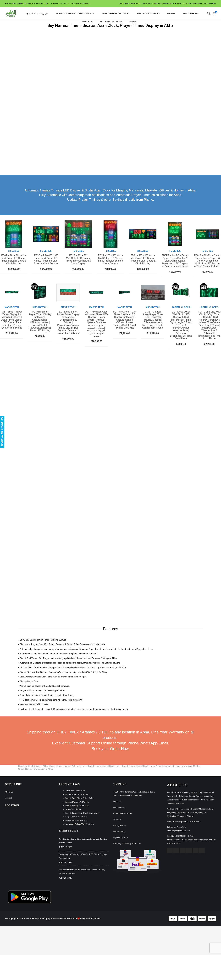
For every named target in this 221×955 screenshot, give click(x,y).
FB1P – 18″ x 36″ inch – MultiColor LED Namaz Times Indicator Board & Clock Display (110, 259)
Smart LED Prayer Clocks (115, 13)
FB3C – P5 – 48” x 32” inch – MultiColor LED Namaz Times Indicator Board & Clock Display (46, 259)
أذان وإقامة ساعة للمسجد (37, 13)
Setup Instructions (111, 21)
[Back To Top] (211, 943)
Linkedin (196, 850)
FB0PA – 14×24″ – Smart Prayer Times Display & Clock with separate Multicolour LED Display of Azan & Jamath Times (175, 260)
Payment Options (120, 837)
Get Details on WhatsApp (2, 432)
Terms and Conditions (122, 813)
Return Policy (119, 831)
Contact (8, 798)
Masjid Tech (12, 307)
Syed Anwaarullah (56, 918)
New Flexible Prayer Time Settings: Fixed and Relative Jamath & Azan (83, 841)
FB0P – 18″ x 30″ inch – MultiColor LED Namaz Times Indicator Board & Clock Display (13, 259)
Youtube (183, 850)
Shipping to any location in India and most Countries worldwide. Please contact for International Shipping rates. (167, 3)
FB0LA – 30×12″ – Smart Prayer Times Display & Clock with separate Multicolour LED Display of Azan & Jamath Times (207, 260)
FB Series (13, 251)
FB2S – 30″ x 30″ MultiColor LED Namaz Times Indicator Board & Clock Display (78, 259)
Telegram (202, 850)
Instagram (189, 850)
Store (133, 21)
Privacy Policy (119, 825)
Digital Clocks (181, 307)
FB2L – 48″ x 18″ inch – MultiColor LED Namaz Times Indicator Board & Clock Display (142, 259)
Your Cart (117, 801)
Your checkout (119, 807)
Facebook (170, 850)
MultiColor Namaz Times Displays (75, 13)
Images (171, 13)
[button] (176, 827)
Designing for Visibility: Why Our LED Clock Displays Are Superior (83, 856)
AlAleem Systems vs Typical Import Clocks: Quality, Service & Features (82, 871)
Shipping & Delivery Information (127, 843)
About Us (9, 792)
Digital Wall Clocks (148, 13)
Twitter (176, 850)
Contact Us (85, 21)
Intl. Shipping (190, 13)
